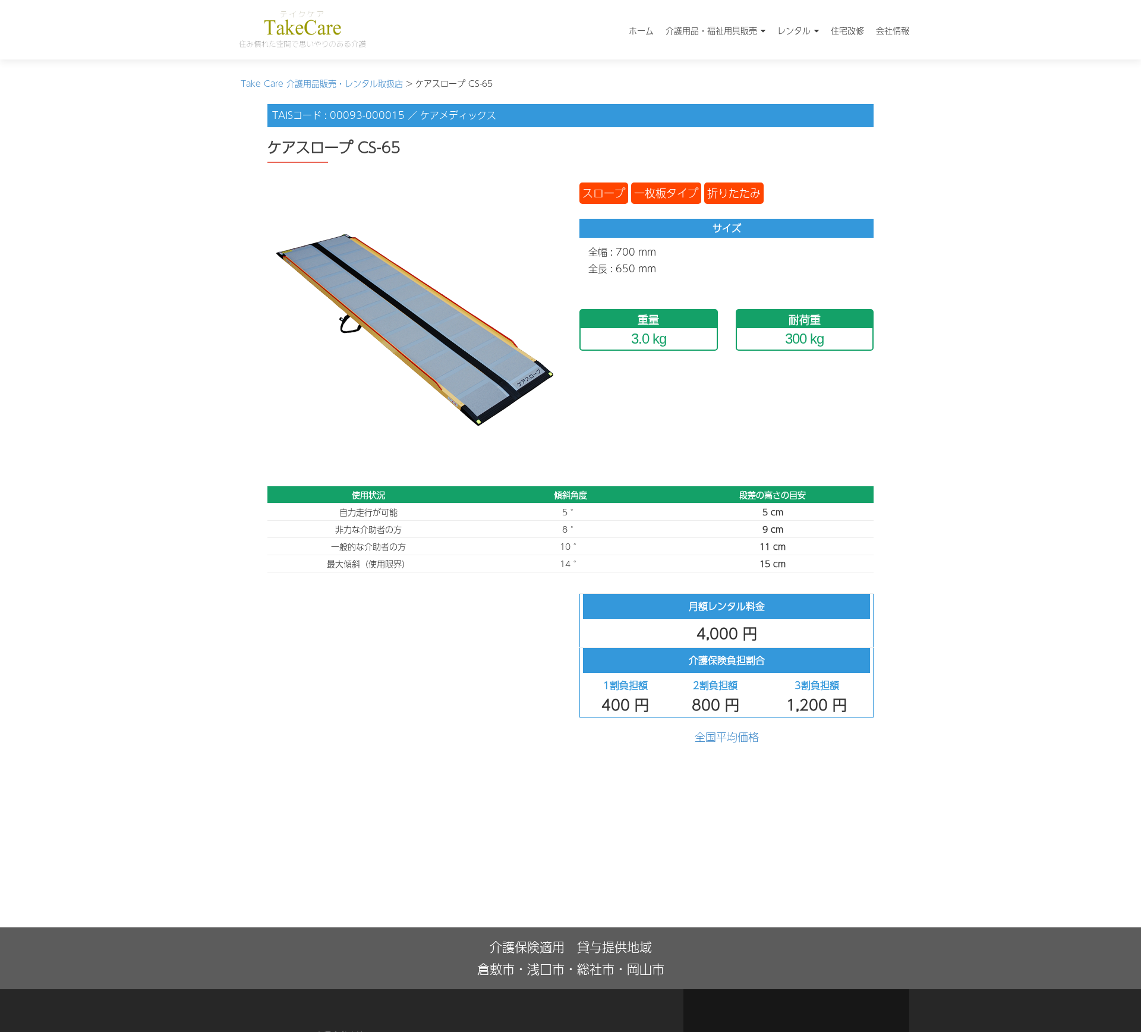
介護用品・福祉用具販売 (711, 30)
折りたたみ (734, 193)
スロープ (603, 193)
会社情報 (892, 30)
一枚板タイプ (666, 193)
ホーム (641, 30)
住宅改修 (847, 30)
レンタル (794, 30)
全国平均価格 (727, 737)
